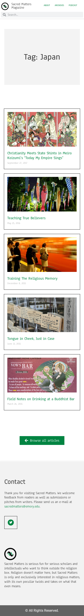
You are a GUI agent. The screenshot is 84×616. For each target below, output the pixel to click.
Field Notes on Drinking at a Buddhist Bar (41, 399)
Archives (59, 5)
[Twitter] (11, 522)
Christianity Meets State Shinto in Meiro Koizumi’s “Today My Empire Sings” (39, 155)
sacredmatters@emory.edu (22, 506)
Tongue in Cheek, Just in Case (30, 338)
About (47, 5)
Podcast (73, 5)
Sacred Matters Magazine (21, 6)
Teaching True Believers (26, 218)
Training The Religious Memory (32, 278)
